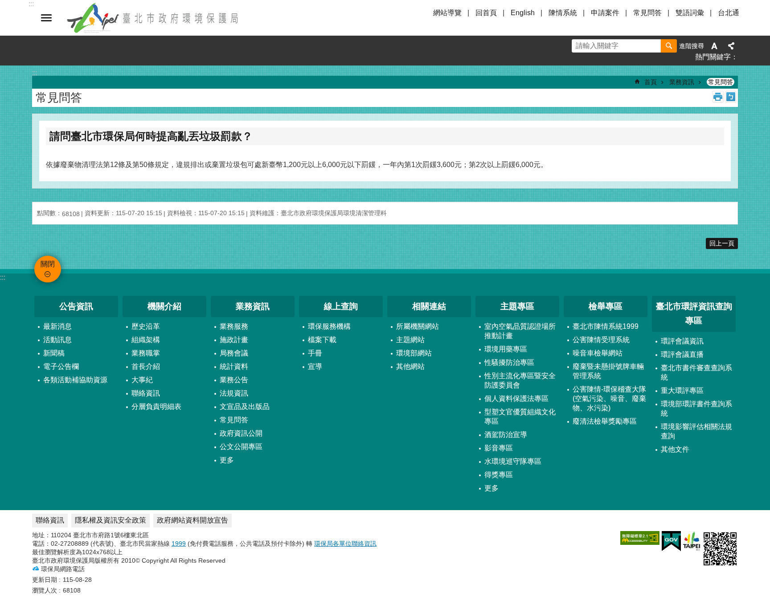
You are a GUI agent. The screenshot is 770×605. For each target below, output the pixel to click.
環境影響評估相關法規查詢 (696, 431)
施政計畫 (234, 339)
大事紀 (142, 380)
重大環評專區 (682, 390)
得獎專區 (498, 474)
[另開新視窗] (639, 538)
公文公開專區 (241, 446)
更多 (227, 460)
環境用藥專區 (505, 349)
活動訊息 (57, 339)
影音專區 (498, 448)
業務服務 (234, 326)
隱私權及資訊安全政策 (110, 520)
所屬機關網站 (417, 326)
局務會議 (234, 353)
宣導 (315, 366)
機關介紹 (164, 306)
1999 (179, 543)
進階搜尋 (691, 45)
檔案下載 (322, 339)
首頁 (650, 82)
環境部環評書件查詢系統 (696, 408)
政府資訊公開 (241, 433)
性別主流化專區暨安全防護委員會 (520, 380)
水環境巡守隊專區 (512, 461)
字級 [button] (714, 46)
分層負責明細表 (156, 406)
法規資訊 (234, 393)
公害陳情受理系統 (601, 339)
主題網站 (410, 339)
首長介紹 (145, 366)
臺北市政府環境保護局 (153, 18)
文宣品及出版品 (245, 406)
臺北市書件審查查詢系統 (696, 372)
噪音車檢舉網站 (598, 353)
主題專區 (517, 306)
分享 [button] (731, 46)
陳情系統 (563, 12)
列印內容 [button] (718, 96)
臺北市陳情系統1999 (606, 326)
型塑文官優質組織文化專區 (520, 416)
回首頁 (486, 12)
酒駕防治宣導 (505, 434)
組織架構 (145, 339)
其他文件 (675, 449)
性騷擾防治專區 (509, 362)
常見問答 (647, 12)
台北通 (728, 12)
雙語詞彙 (690, 12)
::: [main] (34, 73)
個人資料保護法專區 (516, 398)
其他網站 (410, 366)
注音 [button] (731, 96)
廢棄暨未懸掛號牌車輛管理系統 (608, 371)
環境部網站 (414, 353)
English (523, 12)
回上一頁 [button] (721, 243)
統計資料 (234, 366)
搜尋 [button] (669, 46)
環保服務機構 (329, 326)
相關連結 (429, 306)
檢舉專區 (606, 306)
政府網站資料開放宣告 (192, 520)
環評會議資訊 (682, 341)
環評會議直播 (682, 354)
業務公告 (234, 380)
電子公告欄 (61, 366)
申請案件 (605, 12)
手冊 (315, 353)
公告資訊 (76, 306)
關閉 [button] (46, 18)
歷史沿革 (145, 326)
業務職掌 (145, 353)
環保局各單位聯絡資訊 (345, 543)
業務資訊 (681, 82)
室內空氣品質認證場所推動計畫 (520, 331)
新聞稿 (54, 353)
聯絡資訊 (145, 393)
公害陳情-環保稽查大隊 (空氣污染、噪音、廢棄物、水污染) (609, 398)
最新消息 (57, 326)
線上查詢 (341, 306)
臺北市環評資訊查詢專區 (694, 314)
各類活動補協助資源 (75, 380)
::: (2, 277)
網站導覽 (447, 12)
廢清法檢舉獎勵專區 (605, 421)
